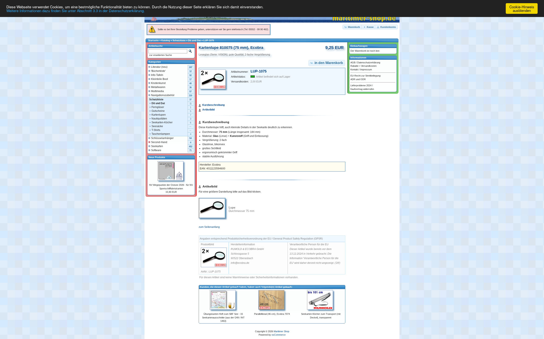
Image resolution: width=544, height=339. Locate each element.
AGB (352, 62)
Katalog (165, 40)
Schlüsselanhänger (162, 138)
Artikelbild (208, 109)
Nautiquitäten (159, 118)
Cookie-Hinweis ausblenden (521, 8)
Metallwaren (158, 87)
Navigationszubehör (162, 95)
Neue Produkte (157, 157)
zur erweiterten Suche (160, 55)
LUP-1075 (208, 40)
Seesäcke (157, 126)
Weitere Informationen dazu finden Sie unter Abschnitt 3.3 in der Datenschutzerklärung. (75, 10)
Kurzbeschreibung (213, 105)
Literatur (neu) (159, 66)
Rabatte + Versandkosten (363, 66)
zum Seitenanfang (209, 227)
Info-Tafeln (157, 75)
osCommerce (279, 334)
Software (156, 150)
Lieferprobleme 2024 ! (361, 85)
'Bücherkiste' (158, 71)
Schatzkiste (179, 40)
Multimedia (157, 91)
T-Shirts (156, 130)
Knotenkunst (158, 83)
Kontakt (354, 69)
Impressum (366, 69)
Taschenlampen (161, 133)
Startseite (153, 40)
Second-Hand (159, 142)
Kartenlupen (159, 114)
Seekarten (157, 146)
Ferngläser (158, 107)
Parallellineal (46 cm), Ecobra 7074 (272, 314)
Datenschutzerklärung (368, 62)
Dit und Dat (194, 40)
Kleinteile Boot (159, 79)
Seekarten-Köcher (162, 122)
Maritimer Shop (281, 331)
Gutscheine (158, 110)
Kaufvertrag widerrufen (362, 89)
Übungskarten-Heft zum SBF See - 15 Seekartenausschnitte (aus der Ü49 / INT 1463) (223, 317)
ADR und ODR (358, 79)
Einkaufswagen (359, 46)
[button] (352, 27)
